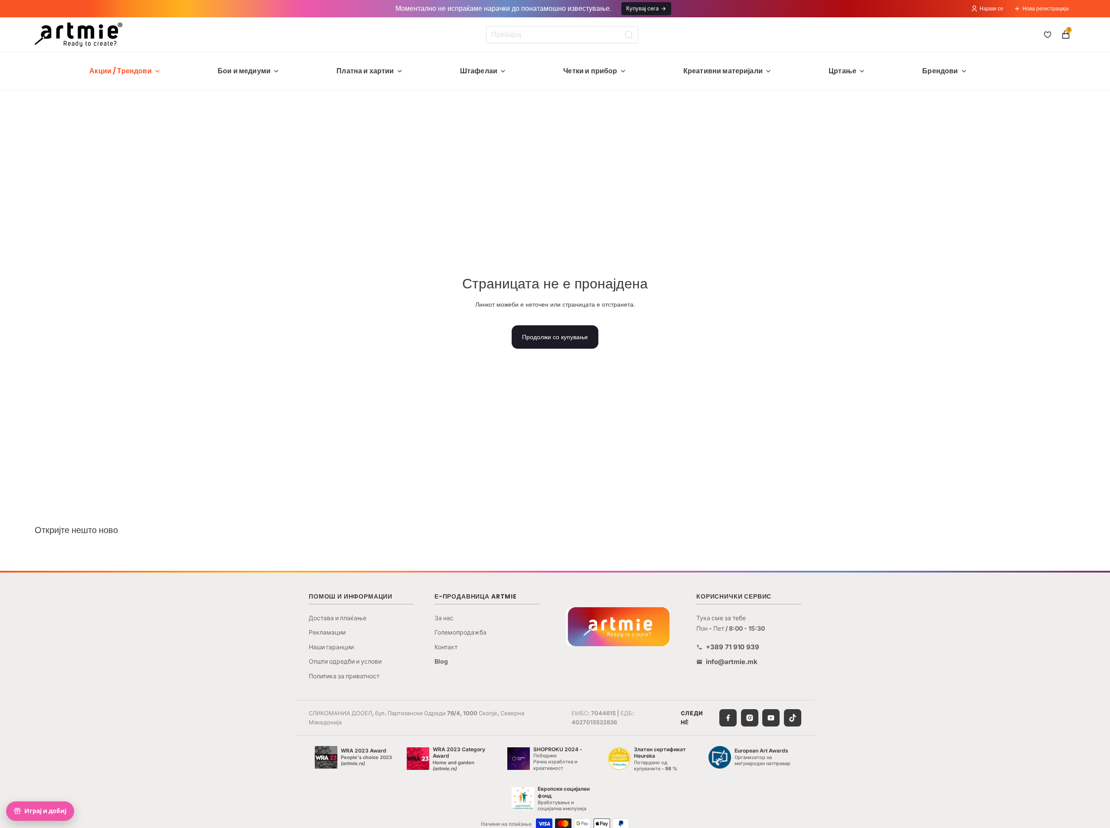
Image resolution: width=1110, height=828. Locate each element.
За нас (444, 618)
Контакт (445, 647)
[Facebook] (728, 718)
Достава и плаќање (337, 618)
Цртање (842, 71)
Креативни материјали (723, 71)
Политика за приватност (344, 676)
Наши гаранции (331, 647)
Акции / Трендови (120, 71)
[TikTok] (792, 718)
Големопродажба (460, 632)
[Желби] (1047, 34)
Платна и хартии (365, 71)
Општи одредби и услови (345, 661)
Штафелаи (478, 71)
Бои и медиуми (244, 71)
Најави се (991, 8)
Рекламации (327, 632)
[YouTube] (771, 718)
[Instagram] (749, 718)
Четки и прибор (590, 71)
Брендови (940, 71)
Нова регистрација (1045, 8)
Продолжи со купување (555, 337)
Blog (441, 661)
